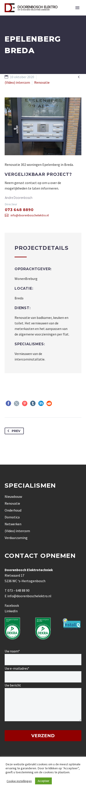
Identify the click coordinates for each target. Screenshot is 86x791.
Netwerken (13, 524)
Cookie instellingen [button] (19, 781)
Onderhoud (13, 510)
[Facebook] (8, 403)
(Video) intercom (17, 531)
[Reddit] (49, 403)
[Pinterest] (24, 403)
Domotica (12, 517)
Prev (16, 431)
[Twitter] (16, 403)
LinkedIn (11, 611)
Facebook (12, 605)
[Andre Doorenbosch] (43, 206)
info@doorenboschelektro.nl (30, 215)
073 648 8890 (19, 210)
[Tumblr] (33, 403)
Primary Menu (77, 7)
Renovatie (12, 503)
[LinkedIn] (41, 403)
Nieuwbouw (13, 496)
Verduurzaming (16, 537)
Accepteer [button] (43, 781)
